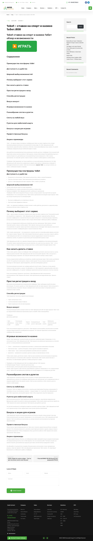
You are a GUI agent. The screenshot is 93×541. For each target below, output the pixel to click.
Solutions (50, 8)
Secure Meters (37, 509)
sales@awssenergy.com (9, 2)
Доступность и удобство (17, 69)
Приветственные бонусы (17, 134)
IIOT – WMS (62, 520)
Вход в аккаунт (13, 101)
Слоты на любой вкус (15, 118)
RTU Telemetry (63, 509)
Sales (35, 8)
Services (42, 8)
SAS (61, 514)
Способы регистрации (16, 96)
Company (28, 8)
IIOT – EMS (62, 516)
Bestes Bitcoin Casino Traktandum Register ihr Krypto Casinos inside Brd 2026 (75, 42)
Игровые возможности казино (19, 107)
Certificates (23, 514)
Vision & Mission (24, 511)
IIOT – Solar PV (63, 518)
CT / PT (35, 514)
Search (69, 22)
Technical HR (50, 514)
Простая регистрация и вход (19, 91)
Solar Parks (76, 511)
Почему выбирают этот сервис (19, 80)
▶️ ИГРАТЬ (21, 46)
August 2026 (69, 55)
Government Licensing (52, 511)
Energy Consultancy (51, 516)
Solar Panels (36, 518)
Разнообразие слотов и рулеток (20, 112)
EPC (56, 8)
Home (22, 8)
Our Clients (23, 518)
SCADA (62, 511)
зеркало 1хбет (39, 165)
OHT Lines (76, 514)
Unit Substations (77, 516)
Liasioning (49, 509)
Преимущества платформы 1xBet (20, 63)
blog (12, 14)
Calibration (49, 518)
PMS (61, 523)
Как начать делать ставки (17, 85)
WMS (61, 525)
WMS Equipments (38, 516)
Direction (33, 2)
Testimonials (23, 516)
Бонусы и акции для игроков (18, 129)
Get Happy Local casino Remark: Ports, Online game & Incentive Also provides (75, 48)
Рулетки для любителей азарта (20, 123)
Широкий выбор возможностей (20, 74)
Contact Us (63, 8)
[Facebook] (86, 2)
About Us (23, 509)
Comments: (20, 20)
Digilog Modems (37, 511)
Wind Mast (76, 509)
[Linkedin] (88, 2)
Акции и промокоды (15, 139)
